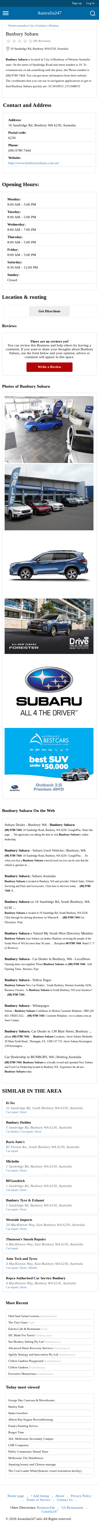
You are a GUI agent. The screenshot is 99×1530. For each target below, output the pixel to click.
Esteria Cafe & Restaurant (28, 1329)
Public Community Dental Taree (28, 1451)
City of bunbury (38, 25)
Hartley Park (16, 1406)
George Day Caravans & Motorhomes (31, 1400)
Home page (16, 1496)
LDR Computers (18, 1445)
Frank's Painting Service (23, 1426)
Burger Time (16, 1432)
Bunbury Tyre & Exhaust (25, 1200)
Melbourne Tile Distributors (25, 1458)
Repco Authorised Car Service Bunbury (36, 1278)
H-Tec (10, 1103)
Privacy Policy (81, 1496)
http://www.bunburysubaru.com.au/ (33, 163)
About (59, 1496)
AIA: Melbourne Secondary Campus (30, 1438)
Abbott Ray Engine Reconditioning (30, 1419)
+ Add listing (40, 1496)
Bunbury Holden (18, 1122)
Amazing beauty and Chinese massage (32, 1464)
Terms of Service (38, 1500)
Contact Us (65, 1500)
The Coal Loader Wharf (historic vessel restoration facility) (45, 1471)
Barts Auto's (15, 1142)
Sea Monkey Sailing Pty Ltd (34, 1341)
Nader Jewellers (18, 1413)
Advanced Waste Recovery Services (39, 1348)
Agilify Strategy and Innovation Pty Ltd (41, 1354)
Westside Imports (19, 1220)
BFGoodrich (15, 1181)
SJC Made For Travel (30, 1335)
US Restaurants (72, 1507)
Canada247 (49, 1511)
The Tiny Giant (21, 1322)
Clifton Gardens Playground (34, 1361)
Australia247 (49, 12)
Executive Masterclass (30, 1373)
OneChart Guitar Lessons (32, 1316)
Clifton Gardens (26, 1367)
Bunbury (54, 25)
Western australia (17, 25)
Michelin (12, 1161)
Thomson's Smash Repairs (26, 1239)
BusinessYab (46, 1507)
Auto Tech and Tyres (21, 1258)
